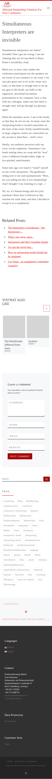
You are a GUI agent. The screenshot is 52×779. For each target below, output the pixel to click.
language (34, 550)
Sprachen (19, 574)
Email (13, 436)
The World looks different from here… (13, 345)
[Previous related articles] (39, 308)
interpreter (28, 530)
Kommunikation (32, 540)
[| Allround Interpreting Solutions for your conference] (7, 4)
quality (17, 555)
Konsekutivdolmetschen (15, 550)
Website (15, 447)
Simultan (42, 560)
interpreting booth (12, 540)
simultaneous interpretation (17, 570)
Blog (20, 501)
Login (7, 744)
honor (16, 530)
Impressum (10, 765)
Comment (16, 402)
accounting (9, 501)
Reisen (28, 555)
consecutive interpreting (15, 511)
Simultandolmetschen (14, 565)
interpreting (31, 535)
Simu (21, 560)
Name (13, 425)
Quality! (32, 341)
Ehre (41, 520)
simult (31, 560)
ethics (35, 525)
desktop (34, 511)
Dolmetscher (26, 516)
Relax (37, 555)
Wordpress (8, 579)
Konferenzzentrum (26, 545)
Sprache (7, 574)
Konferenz (8, 545)
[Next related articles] (46, 308)
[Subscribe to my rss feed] (26, 773)
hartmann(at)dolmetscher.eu (16, 695)
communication (11, 506)
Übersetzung (9, 584)
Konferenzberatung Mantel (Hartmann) (30, 765)
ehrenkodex (9, 525)
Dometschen (29, 520)
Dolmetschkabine (12, 520)
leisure (7, 555)
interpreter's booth (12, 535)
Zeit (40, 579)
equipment (23, 525)
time (30, 574)
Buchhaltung (32, 501)
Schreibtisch (9, 560)
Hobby (7, 530)
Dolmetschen (10, 516)
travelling (40, 574)
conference (27, 506)
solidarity (38, 570)
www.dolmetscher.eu (13, 698)
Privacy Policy (11, 721)
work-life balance (25, 579)
